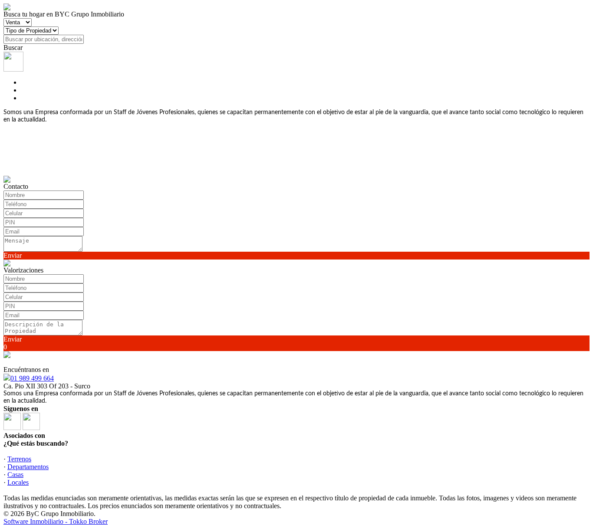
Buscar (13, 47)
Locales (18, 482)
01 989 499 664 (32, 378)
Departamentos (28, 466)
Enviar (12, 255)
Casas (15, 474)
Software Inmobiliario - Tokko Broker (55, 521)
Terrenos (19, 459)
